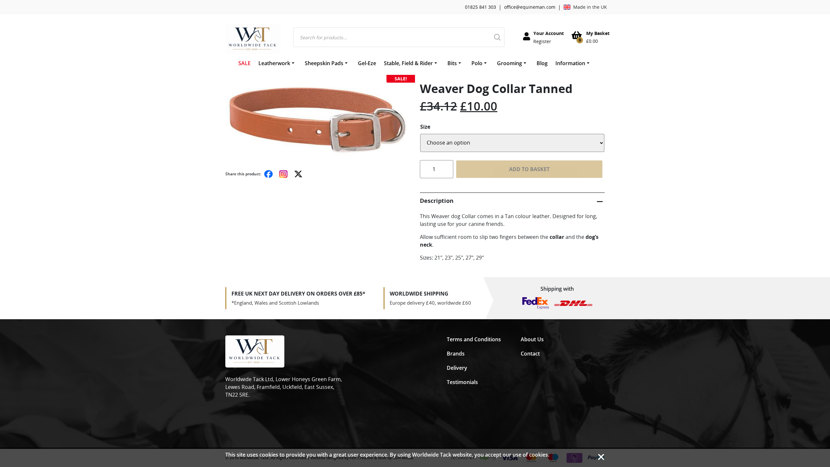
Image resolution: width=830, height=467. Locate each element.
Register (542, 41)
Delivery (457, 367)
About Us (532, 339)
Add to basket (529, 169)
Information (570, 63)
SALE (244, 63)
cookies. (539, 454)
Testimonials (462, 382)
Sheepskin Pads (324, 63)
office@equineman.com (529, 7)
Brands (456, 353)
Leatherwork (274, 63)
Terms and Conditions (474, 339)
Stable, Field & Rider (408, 63)
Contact (530, 353)
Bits (452, 63)
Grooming (509, 63)
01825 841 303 (480, 7)
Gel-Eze (367, 63)
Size (425, 126)
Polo (476, 63)
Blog (542, 63)
